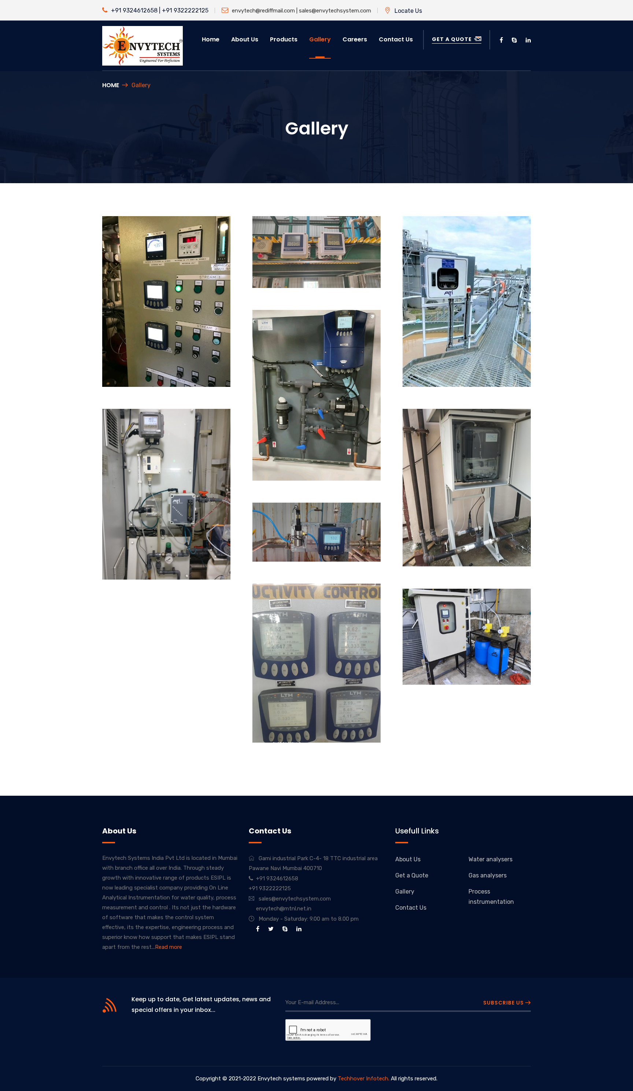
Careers (355, 39)
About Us (408, 859)
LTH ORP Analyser (292, 538)
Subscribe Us (504, 1002)
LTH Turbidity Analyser (299, 457)
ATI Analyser (434, 364)
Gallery (320, 39)
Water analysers (490, 859)
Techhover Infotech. (363, 1078)
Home (210, 39)
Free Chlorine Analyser (149, 556)
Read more (168, 947)
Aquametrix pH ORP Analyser (310, 265)
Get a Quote (452, 39)
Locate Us (408, 10)
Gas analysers (488, 875)
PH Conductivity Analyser (154, 364)
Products (283, 39)
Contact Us (396, 39)
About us (244, 39)
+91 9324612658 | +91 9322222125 (159, 10)
